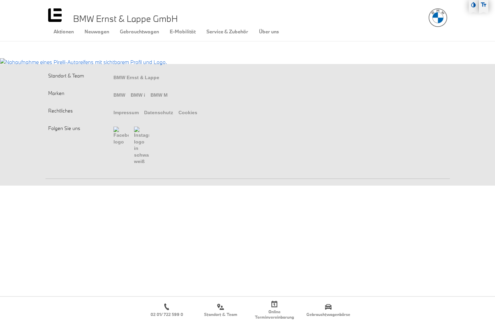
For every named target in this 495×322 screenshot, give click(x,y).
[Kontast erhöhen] (473, 4)
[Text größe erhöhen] (483, 4)
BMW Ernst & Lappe (136, 77)
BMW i (138, 95)
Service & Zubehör (227, 32)
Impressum (126, 112)
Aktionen (64, 32)
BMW (119, 95)
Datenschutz (158, 112)
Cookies (187, 112)
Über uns (269, 32)
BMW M (159, 95)
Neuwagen (97, 32)
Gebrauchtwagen (139, 32)
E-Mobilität (183, 32)
